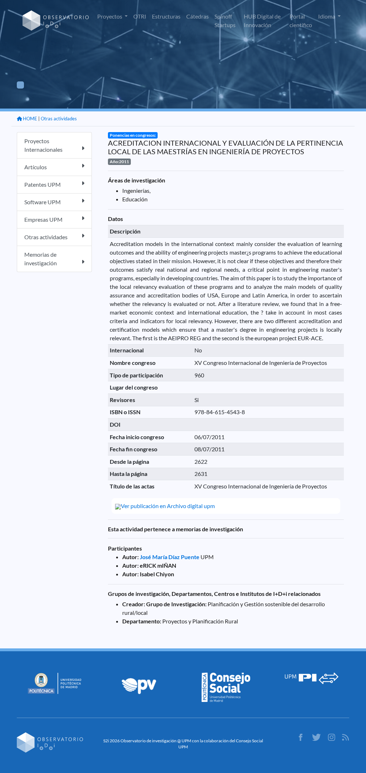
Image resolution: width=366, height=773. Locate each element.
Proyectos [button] (110, 16)
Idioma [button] (327, 16)
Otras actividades (59, 118)
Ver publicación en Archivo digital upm (168, 505)
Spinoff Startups (225, 20)
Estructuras (166, 16)
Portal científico (301, 20)
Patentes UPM (42, 184)
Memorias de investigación (40, 258)
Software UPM (42, 202)
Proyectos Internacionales (43, 145)
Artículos (35, 167)
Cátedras (197, 16)
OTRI (139, 16)
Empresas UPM (43, 219)
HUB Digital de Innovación (262, 20)
